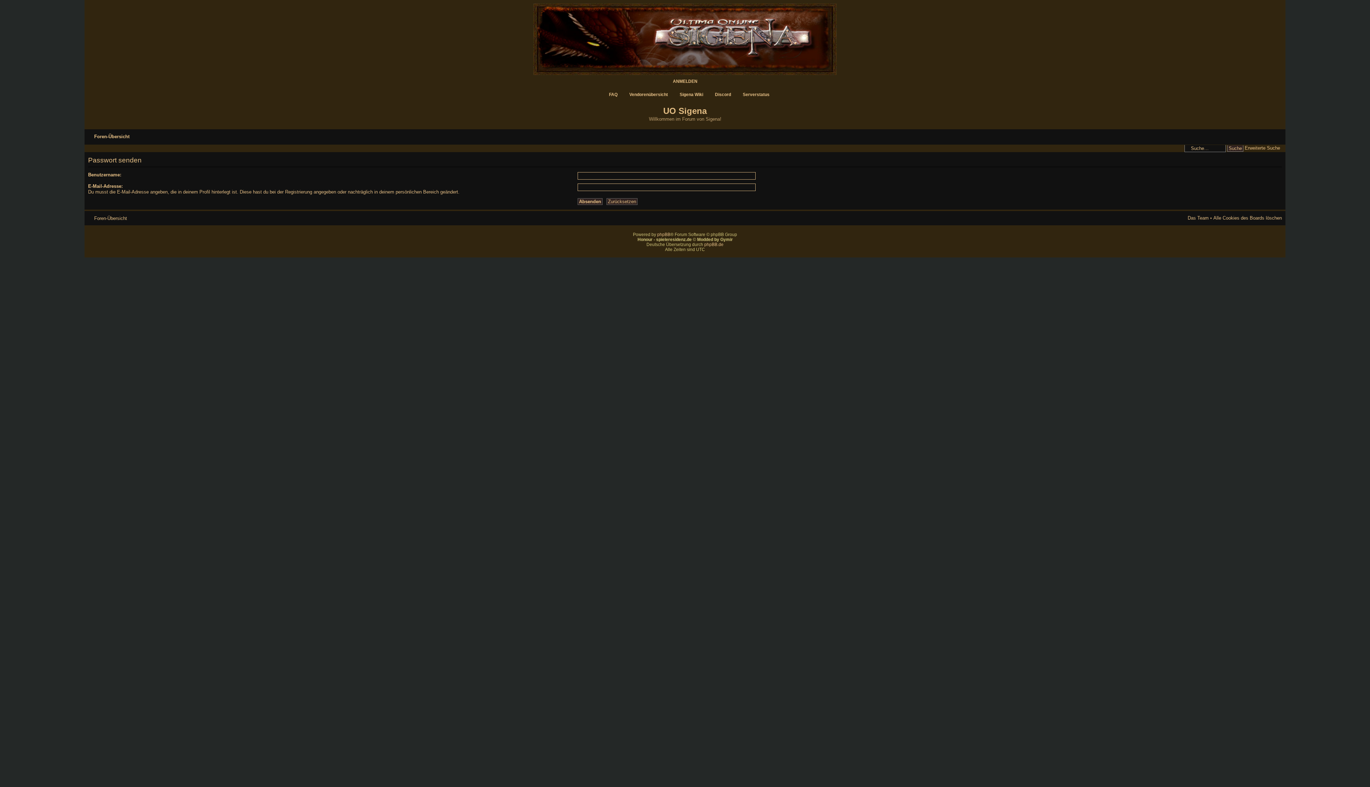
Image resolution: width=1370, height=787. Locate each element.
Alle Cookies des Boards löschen (1247, 218)
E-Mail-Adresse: (105, 186)
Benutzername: (104, 174)
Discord (723, 94)
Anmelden (685, 81)
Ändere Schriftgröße (1277, 134)
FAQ (613, 94)
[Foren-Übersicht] (685, 73)
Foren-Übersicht (112, 136)
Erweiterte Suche (1262, 148)
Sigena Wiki (691, 94)
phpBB (663, 234)
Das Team (1198, 218)
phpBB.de (714, 244)
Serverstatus (756, 94)
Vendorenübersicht (648, 94)
